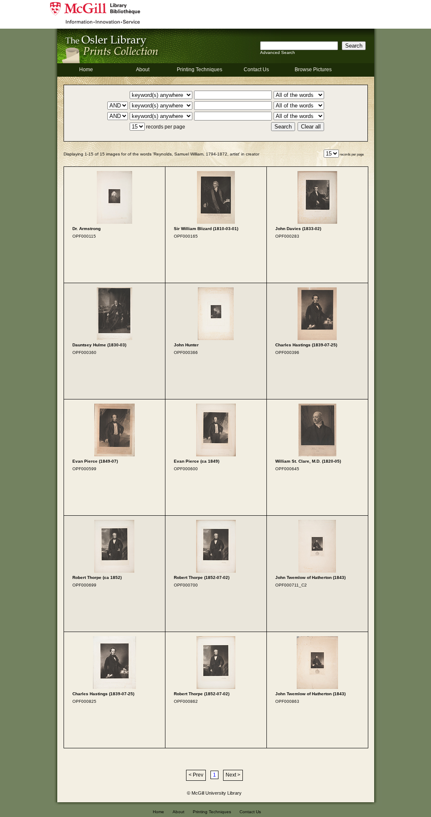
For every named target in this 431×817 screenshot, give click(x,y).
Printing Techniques (199, 69)
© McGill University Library (214, 793)
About (142, 69)
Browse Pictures (313, 69)
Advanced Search (277, 52)
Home (86, 69)
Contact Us (256, 69)
